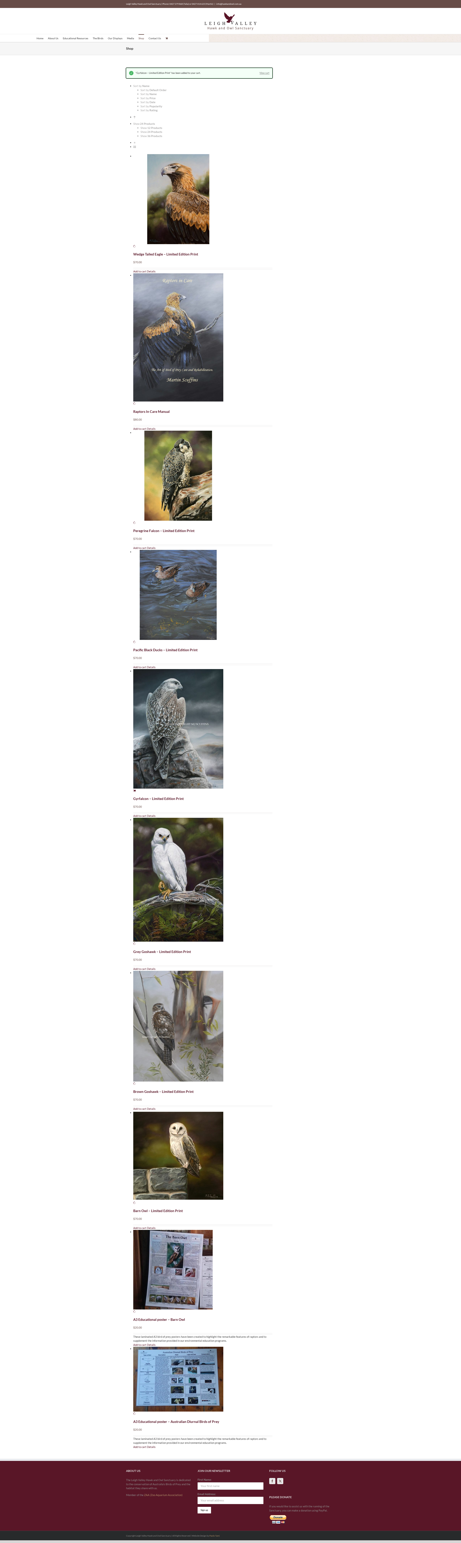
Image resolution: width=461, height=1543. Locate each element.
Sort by (153, 90)
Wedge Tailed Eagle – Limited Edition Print (165, 254)
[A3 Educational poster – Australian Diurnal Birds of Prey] (202, 1381)
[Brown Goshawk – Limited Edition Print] (202, 1028)
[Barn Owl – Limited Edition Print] (202, 1158)
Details (151, 271)
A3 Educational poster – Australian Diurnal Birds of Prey (176, 1421)
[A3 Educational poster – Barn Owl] (202, 1272)
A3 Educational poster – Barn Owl (159, 1319)
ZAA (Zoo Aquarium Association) (163, 1495)
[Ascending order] (134, 117)
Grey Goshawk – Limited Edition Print (162, 952)
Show (151, 127)
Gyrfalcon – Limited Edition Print (158, 799)
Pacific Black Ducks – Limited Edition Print (165, 650)
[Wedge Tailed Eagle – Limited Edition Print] (202, 201)
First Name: (205, 1479)
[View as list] (134, 146)
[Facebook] (272, 1481)
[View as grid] (134, 142)
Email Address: (207, 1494)
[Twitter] (280, 1481)
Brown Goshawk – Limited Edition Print (163, 1091)
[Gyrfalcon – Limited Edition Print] (202, 731)
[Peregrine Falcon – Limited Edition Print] (202, 478)
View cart (264, 72)
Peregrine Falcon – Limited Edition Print (163, 531)
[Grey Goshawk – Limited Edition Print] (202, 882)
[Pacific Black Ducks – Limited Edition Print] (202, 597)
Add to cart (139, 271)
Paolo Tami (214, 1535)
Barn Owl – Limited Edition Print (158, 1211)
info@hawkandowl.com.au (228, 4)
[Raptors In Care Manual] (202, 339)
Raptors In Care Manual (151, 411)
